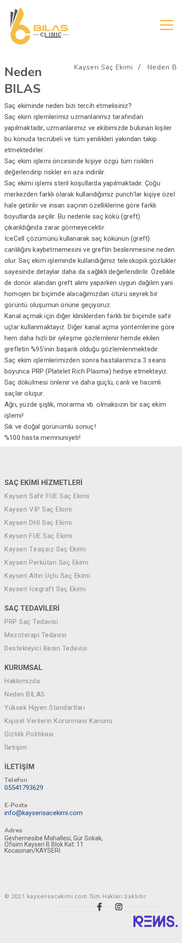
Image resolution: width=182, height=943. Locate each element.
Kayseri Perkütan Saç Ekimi (46, 562)
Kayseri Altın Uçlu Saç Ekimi (47, 576)
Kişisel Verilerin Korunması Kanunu (58, 721)
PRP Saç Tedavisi (31, 622)
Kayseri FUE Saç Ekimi (38, 536)
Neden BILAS (24, 694)
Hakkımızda (22, 681)
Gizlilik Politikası (29, 734)
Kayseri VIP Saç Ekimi (38, 509)
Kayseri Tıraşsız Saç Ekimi (45, 549)
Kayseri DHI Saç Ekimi (38, 523)
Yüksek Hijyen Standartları (44, 707)
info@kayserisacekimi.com (43, 813)
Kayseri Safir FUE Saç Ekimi (47, 496)
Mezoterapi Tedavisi (35, 635)
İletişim (15, 747)
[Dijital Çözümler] (155, 921)
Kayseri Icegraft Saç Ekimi (45, 589)
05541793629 (23, 788)
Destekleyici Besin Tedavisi (45, 648)
